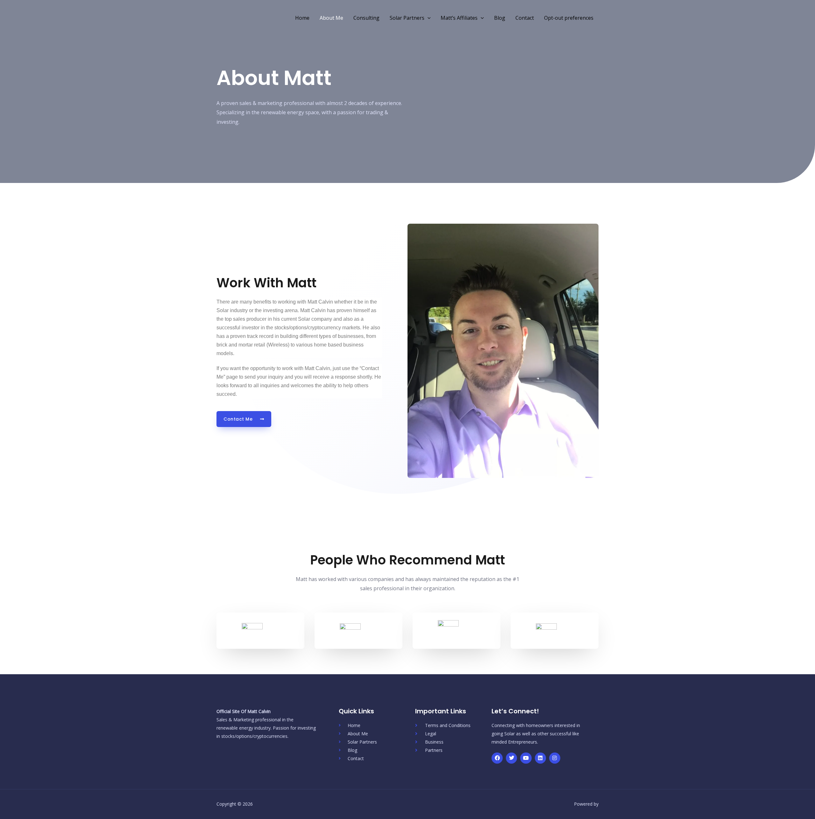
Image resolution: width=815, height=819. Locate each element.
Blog (499, 17)
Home (302, 17)
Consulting (366, 17)
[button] (427, 17)
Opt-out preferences (568, 17)
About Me (331, 17)
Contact (524, 17)
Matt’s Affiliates (459, 17)
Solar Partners (407, 17)
